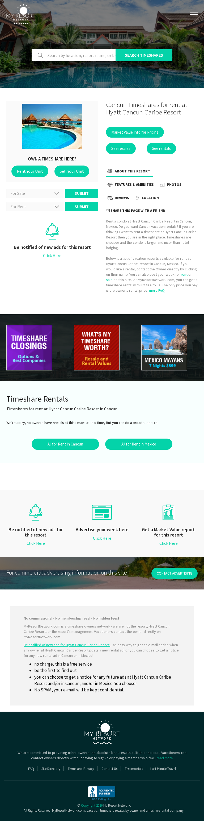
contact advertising (174, 573)
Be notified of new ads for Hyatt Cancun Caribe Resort (67, 644)
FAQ (31, 768)
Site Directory (50, 768)
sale (109, 279)
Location (150, 197)
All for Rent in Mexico (138, 444)
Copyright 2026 (92, 805)
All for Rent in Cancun (65, 444)
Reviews (121, 197)
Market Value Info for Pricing (135, 132)
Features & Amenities (134, 184)
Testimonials (134, 768)
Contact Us (109, 768)
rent (184, 274)
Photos (173, 184)
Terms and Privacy (81, 768)
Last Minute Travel (163, 768)
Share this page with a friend (137, 210)
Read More (164, 758)
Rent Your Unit (30, 171)
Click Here (52, 255)
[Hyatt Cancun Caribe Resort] (169, 347)
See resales (120, 148)
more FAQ (157, 290)
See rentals (161, 148)
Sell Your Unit (72, 171)
